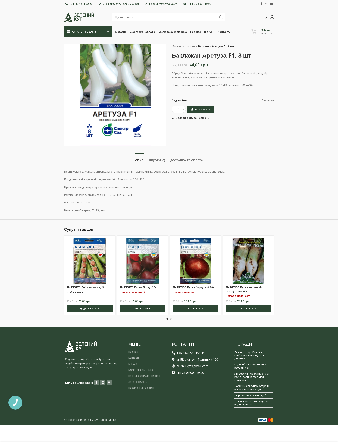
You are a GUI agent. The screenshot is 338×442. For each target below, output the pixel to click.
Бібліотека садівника (140, 369)
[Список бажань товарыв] (265, 17)
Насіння (190, 46)
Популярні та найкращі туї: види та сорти (251, 402)
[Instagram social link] (266, 4)
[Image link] (81, 346)
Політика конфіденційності (144, 375)
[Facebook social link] (261, 4)
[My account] (272, 17)
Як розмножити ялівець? (250, 395)
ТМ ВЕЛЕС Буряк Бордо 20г (138, 287)
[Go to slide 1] (167, 319)
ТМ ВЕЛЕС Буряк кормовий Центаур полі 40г (244, 289)
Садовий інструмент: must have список (251, 366)
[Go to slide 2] (171, 319)
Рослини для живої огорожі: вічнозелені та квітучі (252, 387)
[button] (90, 308)
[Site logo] (79, 16)
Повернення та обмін (141, 387)
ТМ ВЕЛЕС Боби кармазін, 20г (86, 287)
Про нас (133, 351)
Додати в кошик (200, 109)
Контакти (134, 357)
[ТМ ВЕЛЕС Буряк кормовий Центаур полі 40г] (248, 261)
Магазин (177, 46)
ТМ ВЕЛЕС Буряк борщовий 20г (193, 287)
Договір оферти (137, 381)
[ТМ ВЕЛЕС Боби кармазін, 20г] (90, 261)
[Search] (221, 17)
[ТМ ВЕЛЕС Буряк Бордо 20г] (143, 261)
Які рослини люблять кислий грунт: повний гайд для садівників (252, 377)
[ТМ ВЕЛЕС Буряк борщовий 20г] (195, 261)
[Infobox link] (78, 3)
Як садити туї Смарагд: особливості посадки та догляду (249, 355)
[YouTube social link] (271, 4)
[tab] (139, 158)
